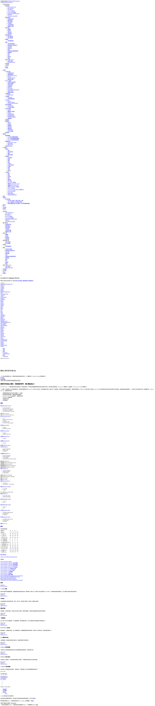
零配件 (6, 148)
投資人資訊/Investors (9, 59)
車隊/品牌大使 (8, 34)
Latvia (1, 313)
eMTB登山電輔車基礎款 (13, 136)
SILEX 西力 (10, 192)
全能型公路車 (11, 83)
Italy (1, 310)
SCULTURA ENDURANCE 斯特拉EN (16, 189)
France (1, 302)
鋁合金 (9, 30)
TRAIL (9, 76)
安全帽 (9, 176)
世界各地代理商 (11, 43)
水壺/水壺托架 (11, 164)
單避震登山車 (11, 74)
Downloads (5, 352)
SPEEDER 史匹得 (11, 191)
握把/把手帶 (10, 151)
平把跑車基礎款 (11, 98)
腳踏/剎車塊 (10, 154)
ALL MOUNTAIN (11, 77)
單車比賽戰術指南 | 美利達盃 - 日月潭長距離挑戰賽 (19, 203)
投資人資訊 (10, 61)
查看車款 (7, 132)
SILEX (9, 101)
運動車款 (10, 128)
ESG (4, 206)
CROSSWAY (10, 105)
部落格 (4, 197)
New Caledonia (3, 323)
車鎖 (9, 167)
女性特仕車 (10, 129)
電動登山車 (7, 141)
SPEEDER (10, 97)
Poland (1, 328)
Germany (2, 303)
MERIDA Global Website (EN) (6, 284)
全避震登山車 (11, 73)
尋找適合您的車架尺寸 (12, 45)
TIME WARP (10, 90)
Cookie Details (13, 703)
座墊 (9, 153)
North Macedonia (3, 325)
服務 (6, 42)
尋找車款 (7, 63)
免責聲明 (5, 690)
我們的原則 (10, 21)
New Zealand (3, 324)
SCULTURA (10, 88)
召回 (9, 49)
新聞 (4, 196)
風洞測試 (10, 33)
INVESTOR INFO (11, 62)
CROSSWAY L (11, 113)
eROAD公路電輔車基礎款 (13, 139)
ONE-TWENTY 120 (12, 7)
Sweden (2, 338)
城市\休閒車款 (8, 104)
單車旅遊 (10, 48)
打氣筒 (9, 163)
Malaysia (2, 316)
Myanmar (2, 320)
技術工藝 (7, 27)
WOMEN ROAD (11, 115)
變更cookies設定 (7, 703)
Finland (1, 301)
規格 (4, 350)
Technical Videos (6, 353)
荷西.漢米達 (10, 36)
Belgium (2, 290)
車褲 (9, 175)
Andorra (2, 286)
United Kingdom (3, 345)
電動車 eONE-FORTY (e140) (14, 183)
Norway (2, 326)
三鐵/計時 (10, 86)
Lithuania (2, 314)
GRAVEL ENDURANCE (13, 103)
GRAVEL (7, 99)
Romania (2, 331)
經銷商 (6, 39)
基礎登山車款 (11, 79)
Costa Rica (2, 295)
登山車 (9, 110)
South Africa (2, 336)
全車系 (4, 70)
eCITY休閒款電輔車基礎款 (13, 138)
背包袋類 (10, 157)
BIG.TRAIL (10, 9)
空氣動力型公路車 (12, 82)
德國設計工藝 (11, 26)
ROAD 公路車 (8, 80)
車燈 (9, 160)
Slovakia (2, 334)
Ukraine (2, 344)
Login (6, 66)
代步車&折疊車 (11, 107)
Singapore (2, 333)
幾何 (4, 351)
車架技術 (10, 32)
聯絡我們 (5, 689)
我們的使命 (10, 20)
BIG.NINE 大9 (11, 8)
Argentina (2, 287)
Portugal (2, 329)
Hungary (2, 304)
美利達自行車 (11, 19)
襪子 (9, 178)
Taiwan (1, 341)
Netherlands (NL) (3, 321)
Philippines (2, 327)
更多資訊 (2, 377)
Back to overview (3, 586)
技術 (4, 355)
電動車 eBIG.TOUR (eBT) (13, 185)
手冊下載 (10, 46)
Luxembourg (2, 315)
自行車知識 (7, 199)
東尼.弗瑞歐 (10, 37)
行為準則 (10, 23)
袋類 (9, 159)
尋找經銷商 (2, 379)
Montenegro (2, 319)
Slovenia (2, 335)
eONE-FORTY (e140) (12, 142)
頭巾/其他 (10, 180)
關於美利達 (7, 17)
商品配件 (7, 156)
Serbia (1, 332)
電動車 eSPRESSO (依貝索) (13, 186)
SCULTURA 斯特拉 (12, 12)
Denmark (2, 298)
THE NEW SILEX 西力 (12, 16)
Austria (1, 289)
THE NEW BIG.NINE (12, 194)
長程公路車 (10, 85)
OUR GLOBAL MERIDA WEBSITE (24, 280)
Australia (2, 288)
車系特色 (7, 5)
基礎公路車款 (11, 92)
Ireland (1, 308)
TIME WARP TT (11, 193)
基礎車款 (10, 118)
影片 (9, 55)
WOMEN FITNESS (12, 117)
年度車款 (7, 121)
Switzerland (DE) (3, 339)
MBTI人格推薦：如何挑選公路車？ (15, 202)
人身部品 (7, 172)
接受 (2, 703)
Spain (1, 337)
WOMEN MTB (11, 114)
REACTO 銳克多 (11, 11)
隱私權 (9, 56)
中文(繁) (4, 270)
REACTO (10, 87)
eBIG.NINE (10, 143)
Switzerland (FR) (3, 340)
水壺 (9, 169)
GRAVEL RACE (11, 102)
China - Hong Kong (4, 293)
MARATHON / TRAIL (12, 75)
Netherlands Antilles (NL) (5, 322)
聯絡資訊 (10, 52)
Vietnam (2, 346)
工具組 (9, 166)
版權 (9, 58)
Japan (1, 311)
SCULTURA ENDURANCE (13, 13)
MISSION (10, 14)
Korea (1, 312)
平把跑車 (7, 96)
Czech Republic (3, 297)
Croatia (1, 296)
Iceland (1, 305)
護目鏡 (9, 179)
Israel (1, 309)
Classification (5, 356)
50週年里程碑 (11, 24)
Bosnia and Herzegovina (5, 291)
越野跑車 (10, 125)
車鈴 (9, 162)
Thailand (2, 342)
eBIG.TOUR (10, 144)
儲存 (37, 704)
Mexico (1, 317)
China (1, 292)
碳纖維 (9, 29)
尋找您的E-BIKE (8, 146)
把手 (9, 150)
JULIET (9, 112)
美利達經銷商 (11, 40)
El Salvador (2, 299)
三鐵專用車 (7, 93)
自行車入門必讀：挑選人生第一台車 (15, 200)
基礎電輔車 (7, 135)
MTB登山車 (7, 71)
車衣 (9, 173)
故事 (9, 53)
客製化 (4, 204)
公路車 (9, 124)
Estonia (1, 300)
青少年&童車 (8, 108)
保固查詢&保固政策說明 (13, 50)
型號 (4, 348)
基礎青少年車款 (11, 111)
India (1, 307)
